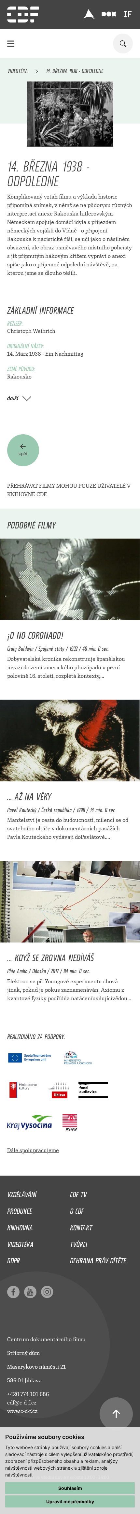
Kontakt (81, 1226)
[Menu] (10, 43)
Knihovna (20, 1226)
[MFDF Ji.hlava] (88, 14)
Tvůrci (78, 1243)
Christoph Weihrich (31, 331)
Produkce (19, 1209)
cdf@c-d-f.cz (21, 1403)
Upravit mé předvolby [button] (70, 1501)
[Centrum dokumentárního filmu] (23, 14)
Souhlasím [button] (70, 1488)
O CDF (77, 1209)
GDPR (13, 1259)
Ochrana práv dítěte (98, 1259)
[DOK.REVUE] (109, 14)
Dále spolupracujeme (33, 1150)
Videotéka (17, 70)
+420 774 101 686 (28, 1394)
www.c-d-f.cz (22, 1411)
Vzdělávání (21, 1193)
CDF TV (78, 1193)
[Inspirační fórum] (127, 14)
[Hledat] (123, 43)
